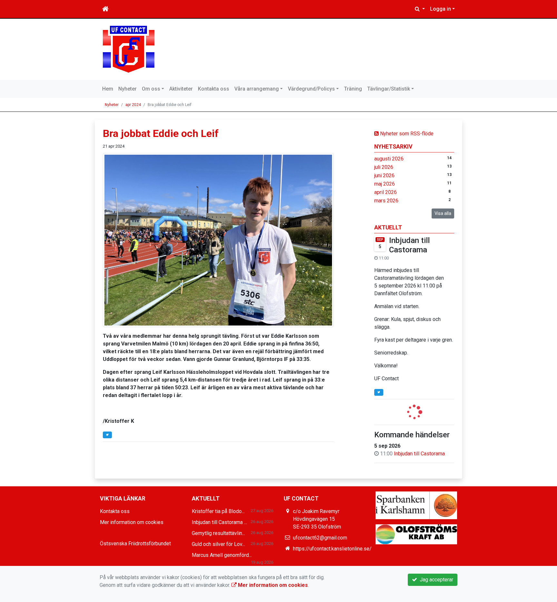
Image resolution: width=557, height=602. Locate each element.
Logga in (440, 9)
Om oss (151, 89)
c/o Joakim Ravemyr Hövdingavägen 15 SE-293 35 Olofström (317, 519)
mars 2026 (386, 201)
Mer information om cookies (131, 522)
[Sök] (419, 9)
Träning (353, 89)
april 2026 (385, 192)
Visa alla (443, 213)
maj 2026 (384, 184)
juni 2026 (384, 175)
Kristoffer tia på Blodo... (218, 511)
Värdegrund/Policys (311, 89)
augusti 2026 (389, 159)
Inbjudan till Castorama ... (219, 522)
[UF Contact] (128, 49)
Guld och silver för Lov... (218, 544)
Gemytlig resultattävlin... (218, 533)
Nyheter (127, 89)
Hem (107, 89)
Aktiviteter (181, 89)
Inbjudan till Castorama (409, 245)
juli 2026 (383, 167)
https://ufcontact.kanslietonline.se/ (332, 549)
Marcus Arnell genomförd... (222, 555)
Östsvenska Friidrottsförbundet (135, 543)
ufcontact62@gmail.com (320, 538)
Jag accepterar (435, 580)
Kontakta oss (213, 89)
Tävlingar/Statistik (388, 89)
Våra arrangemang (256, 89)
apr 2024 (133, 104)
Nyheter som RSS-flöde (406, 134)
